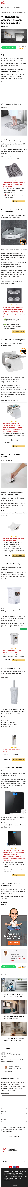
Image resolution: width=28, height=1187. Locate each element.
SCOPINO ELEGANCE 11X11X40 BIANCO (12, 751)
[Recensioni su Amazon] (14, 180)
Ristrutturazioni (16, 7)
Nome (3, 1111)
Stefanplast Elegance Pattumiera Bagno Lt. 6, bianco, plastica (12, 651)
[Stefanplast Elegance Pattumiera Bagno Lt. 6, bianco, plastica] (14, 638)
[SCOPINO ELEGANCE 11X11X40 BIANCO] (14, 737)
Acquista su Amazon (19, 201)
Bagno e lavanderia (18, 12)
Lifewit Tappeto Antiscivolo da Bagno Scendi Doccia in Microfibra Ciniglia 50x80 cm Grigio (14, 184)
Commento (5, 1094)
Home (3, 12)
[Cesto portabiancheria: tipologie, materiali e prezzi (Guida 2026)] (14, 988)
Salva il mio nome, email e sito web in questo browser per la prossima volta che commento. (14, 1129)
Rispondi (5, 1056)
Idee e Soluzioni (5, 7)
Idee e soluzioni (10, 12)
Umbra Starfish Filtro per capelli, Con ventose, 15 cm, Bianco (13, 539)
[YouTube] (10, 1167)
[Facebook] (14, 1167)
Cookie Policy (7, 1180)
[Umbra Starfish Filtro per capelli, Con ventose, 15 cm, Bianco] (14, 526)
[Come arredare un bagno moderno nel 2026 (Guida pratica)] (14, 1010)
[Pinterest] (17, 1167)
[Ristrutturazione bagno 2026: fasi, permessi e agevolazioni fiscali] (14, 1032)
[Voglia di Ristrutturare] (3, 3)
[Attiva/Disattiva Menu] (25, 2)
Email (3, 1119)
